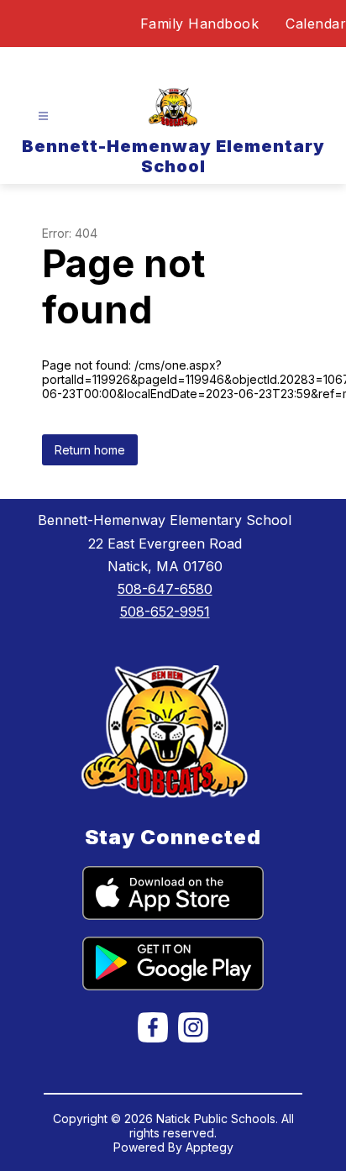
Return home (90, 450)
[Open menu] (43, 116)
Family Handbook (200, 23)
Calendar (316, 23)
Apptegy (209, 1147)
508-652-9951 (165, 611)
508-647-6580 (165, 588)
